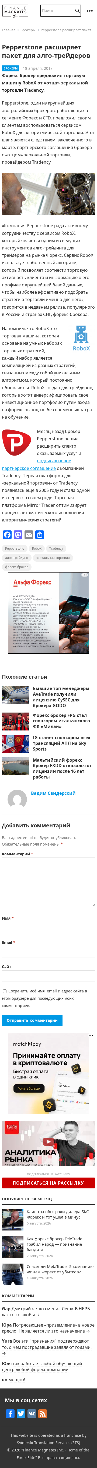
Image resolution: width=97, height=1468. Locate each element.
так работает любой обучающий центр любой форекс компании (42, 1366)
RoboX (36, 548)
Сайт (6, 966)
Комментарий (17, 853)
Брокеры (28, 29)
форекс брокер (16, 567)
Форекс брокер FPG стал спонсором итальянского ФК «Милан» (61, 721)
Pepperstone (14, 548)
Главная (8, 29)
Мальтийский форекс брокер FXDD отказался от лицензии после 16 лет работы (62, 768)
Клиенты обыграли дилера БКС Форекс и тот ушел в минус (58, 1214)
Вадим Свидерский (53, 793)
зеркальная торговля (53, 557)
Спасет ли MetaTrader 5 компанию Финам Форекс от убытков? (60, 1269)
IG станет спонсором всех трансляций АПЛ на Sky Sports (61, 743)
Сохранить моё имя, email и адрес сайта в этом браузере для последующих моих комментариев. (44, 998)
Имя (8, 918)
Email (8, 942)
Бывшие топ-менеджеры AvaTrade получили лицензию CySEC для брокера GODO (61, 696)
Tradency (56, 548)
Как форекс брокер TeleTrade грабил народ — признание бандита (54, 1244)
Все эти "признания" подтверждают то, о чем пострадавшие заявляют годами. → (47, 1347)
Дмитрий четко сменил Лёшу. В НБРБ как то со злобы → (46, 1312)
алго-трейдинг (16, 557)
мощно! (17, 1379)
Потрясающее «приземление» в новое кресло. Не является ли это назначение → (48, 1328)
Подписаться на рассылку (48, 1183)
